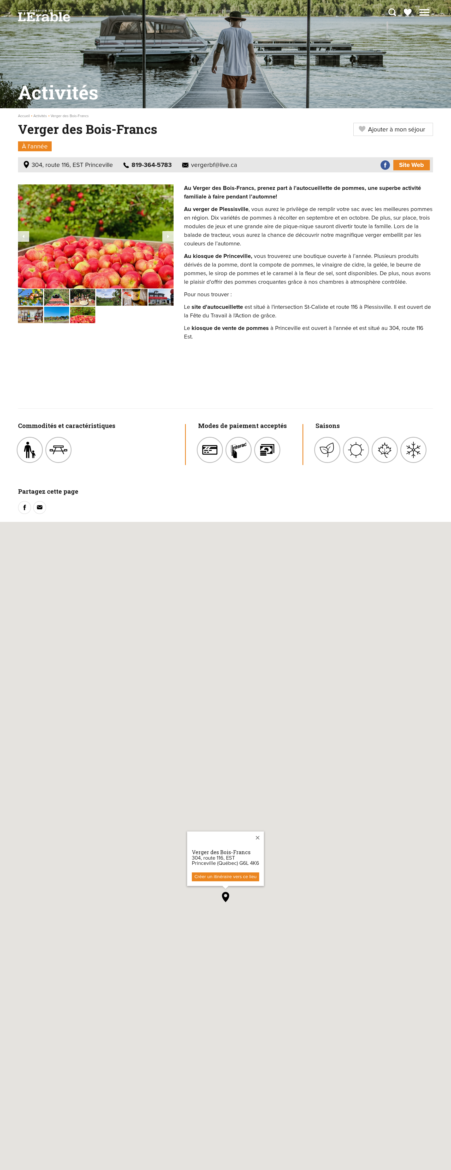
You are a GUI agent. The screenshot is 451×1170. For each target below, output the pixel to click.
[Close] (257, 837)
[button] (424, 12)
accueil (24, 116)
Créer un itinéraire (225, 877)
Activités (40, 116)
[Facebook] (385, 165)
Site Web (411, 165)
